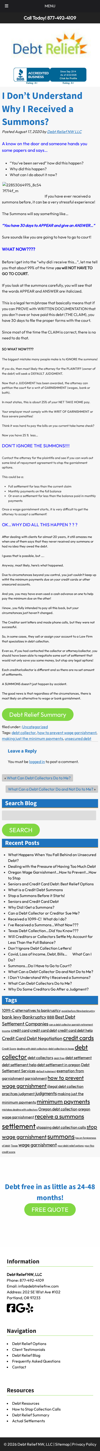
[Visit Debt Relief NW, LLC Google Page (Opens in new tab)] (20, 1311)
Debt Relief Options (29, 1343)
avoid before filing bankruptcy (78, 1010)
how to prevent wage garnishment (66, 732)
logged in (37, 761)
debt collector (24, 732)
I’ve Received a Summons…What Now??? (43, 924)
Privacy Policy (84, 1444)
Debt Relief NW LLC (64, 131)
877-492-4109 (32, 1280)
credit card (20, 1030)
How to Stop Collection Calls (36, 1409)
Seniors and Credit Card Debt (33, 901)
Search (21, 830)
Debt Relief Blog (26, 1355)
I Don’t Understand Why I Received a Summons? (49, 977)
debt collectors (40, 1057)
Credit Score (9, 1048)
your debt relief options (71, 1145)
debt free (59, 1058)
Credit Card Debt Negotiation (32, 1038)
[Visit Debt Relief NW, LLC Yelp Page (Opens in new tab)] (29, 1311)
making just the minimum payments (32, 738)
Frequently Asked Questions (36, 1361)
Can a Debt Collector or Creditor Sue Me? (44, 913)
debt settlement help (19, 1064)
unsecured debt (78, 738)
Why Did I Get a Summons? (31, 907)
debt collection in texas (61, 1048)
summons (61, 1136)
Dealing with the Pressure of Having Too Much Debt (52, 866)
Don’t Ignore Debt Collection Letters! (40, 948)
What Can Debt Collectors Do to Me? (39, 777)
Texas (14, 1145)
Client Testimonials (28, 1349)
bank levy (12, 1017)
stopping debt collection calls (61, 1127)
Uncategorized (35, 726)
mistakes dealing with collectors (20, 1109)
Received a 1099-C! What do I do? (37, 918)
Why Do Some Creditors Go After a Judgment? (48, 989)
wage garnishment (37, 1145)
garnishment (36, 1078)
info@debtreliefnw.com (38, 1286)
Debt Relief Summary (37, 714)
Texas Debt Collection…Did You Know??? (43, 930)
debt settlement (78, 1057)
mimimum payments (63, 1101)
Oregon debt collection (57, 1109)
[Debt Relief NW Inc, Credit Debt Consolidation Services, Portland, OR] (50, 76)
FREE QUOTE (50, 1209)
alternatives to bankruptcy (38, 1010)
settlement (19, 1126)
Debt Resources (25, 1403)
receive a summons (59, 1116)
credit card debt (43, 1030)
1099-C (8, 1010)
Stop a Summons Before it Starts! (36, 895)
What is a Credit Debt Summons (35, 889)
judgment (26, 1093)
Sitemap (62, 1444)
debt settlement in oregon (58, 1064)
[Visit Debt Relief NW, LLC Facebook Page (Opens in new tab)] (11, 1311)
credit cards (78, 1037)
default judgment (46, 1071)
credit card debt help (75, 1030)
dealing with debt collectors (32, 1048)
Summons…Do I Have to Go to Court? (40, 965)
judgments (46, 1093)
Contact (19, 1367)
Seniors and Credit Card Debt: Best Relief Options (51, 883)
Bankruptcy (34, 1017)
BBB (50, 1017)
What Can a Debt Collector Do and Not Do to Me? (50, 789)
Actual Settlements (28, 1420)
